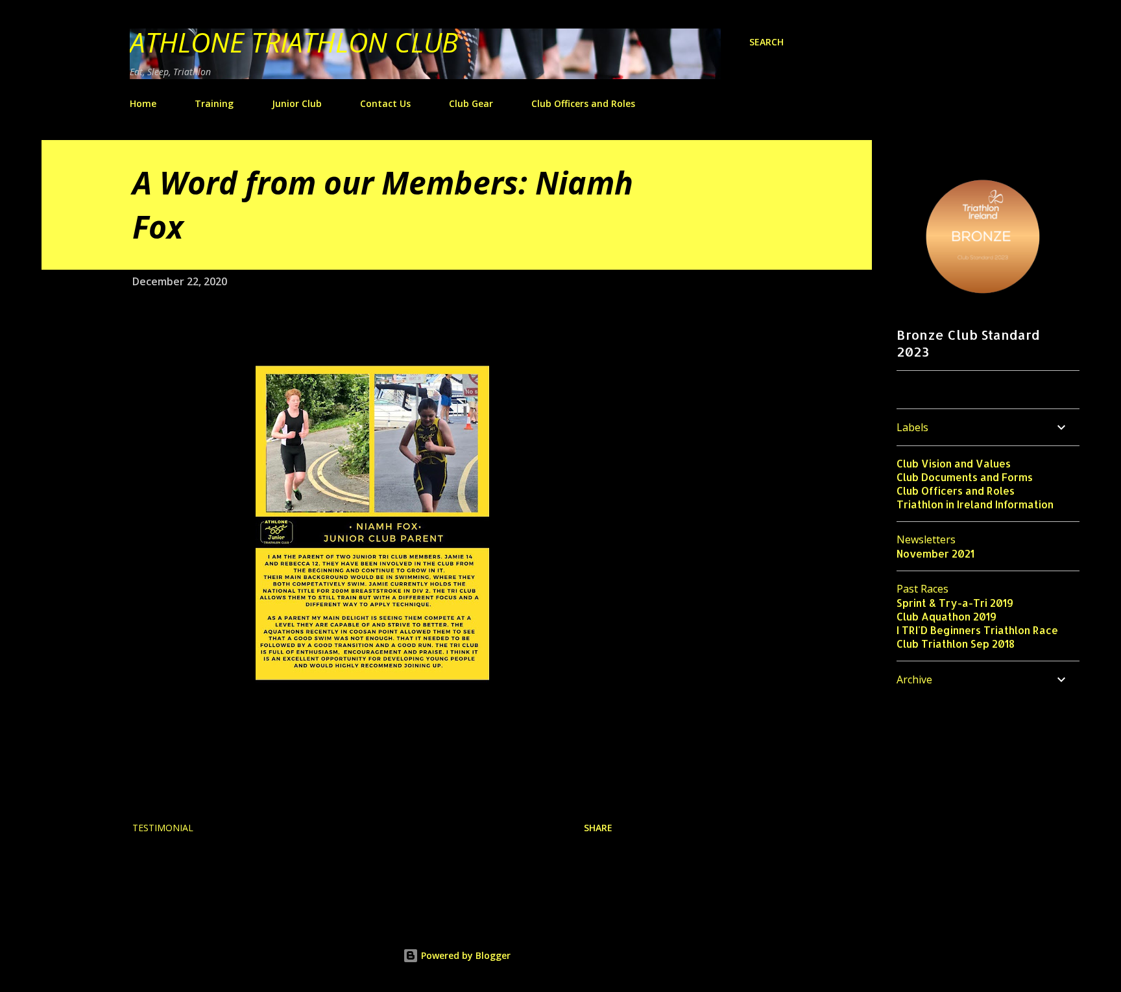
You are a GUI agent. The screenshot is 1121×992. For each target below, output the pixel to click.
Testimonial (162, 827)
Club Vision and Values (954, 463)
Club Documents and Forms (965, 477)
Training (214, 103)
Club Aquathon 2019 (946, 616)
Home (143, 103)
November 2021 (935, 553)
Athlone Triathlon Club (294, 41)
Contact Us (385, 103)
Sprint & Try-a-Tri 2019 (955, 602)
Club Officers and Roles (583, 103)
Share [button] (598, 827)
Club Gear (471, 103)
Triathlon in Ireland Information (975, 504)
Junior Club (297, 103)
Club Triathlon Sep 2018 (956, 643)
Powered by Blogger (464, 955)
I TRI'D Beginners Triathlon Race (977, 630)
